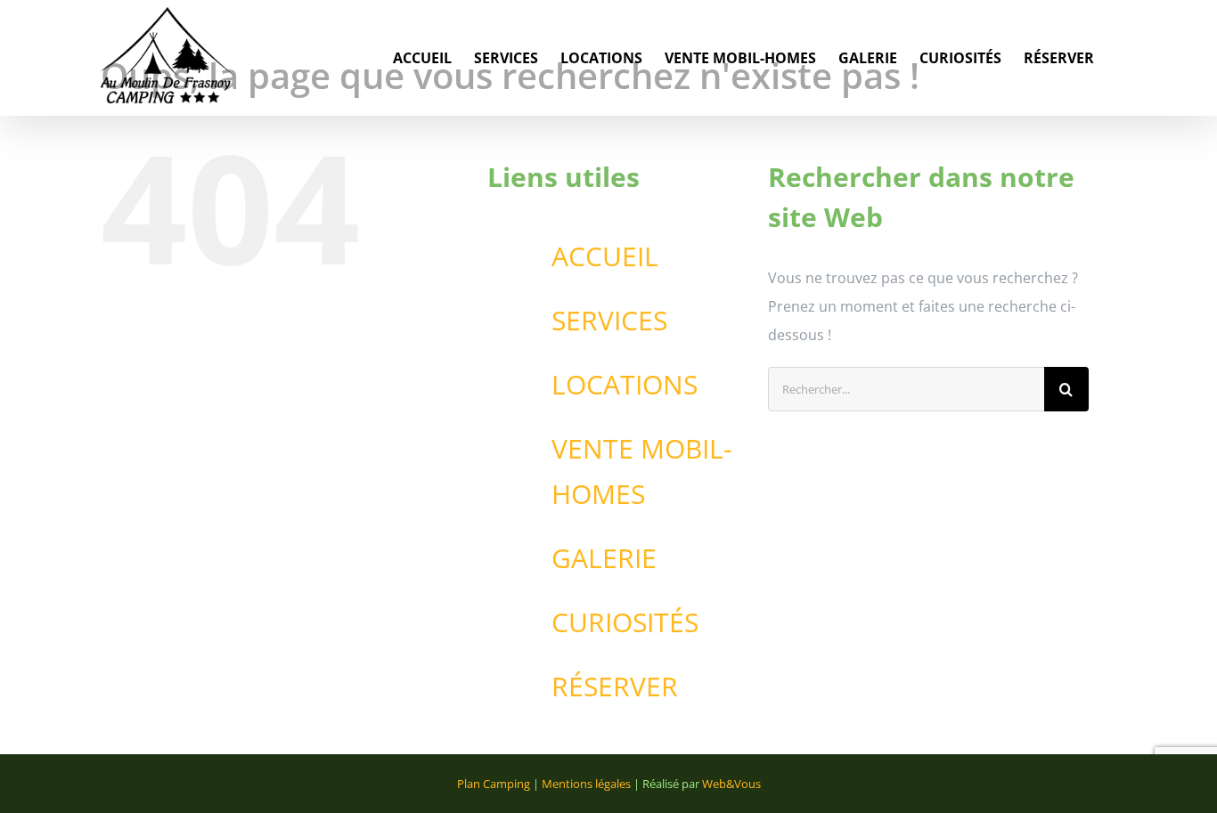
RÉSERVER (614, 686)
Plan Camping (493, 784)
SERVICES (609, 320)
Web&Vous (731, 784)
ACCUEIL (604, 256)
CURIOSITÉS (624, 622)
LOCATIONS (624, 384)
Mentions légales (586, 784)
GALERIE (604, 558)
